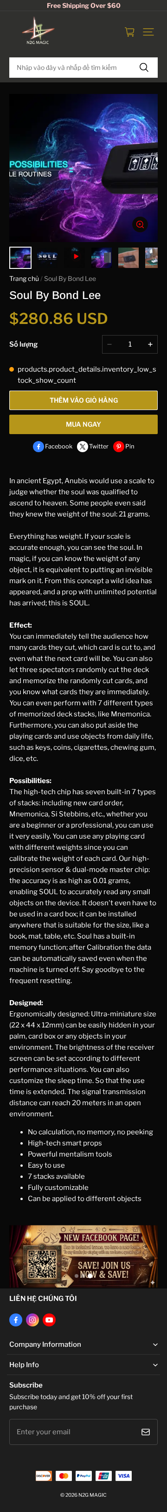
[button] (148, 32)
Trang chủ (24, 278)
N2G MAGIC (92, 1495)
